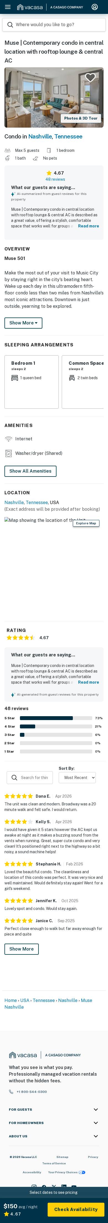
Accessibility (32, 1172)
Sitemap (62, 1156)
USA (24, 1000)
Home (10, 1000)
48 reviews (55, 179)
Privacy (93, 1156)
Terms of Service (54, 1163)
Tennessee (68, 136)
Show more (22, 323)
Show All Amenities (30, 471)
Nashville (40, 136)
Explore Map (86, 523)
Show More (21, 949)
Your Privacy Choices (63, 1172)
